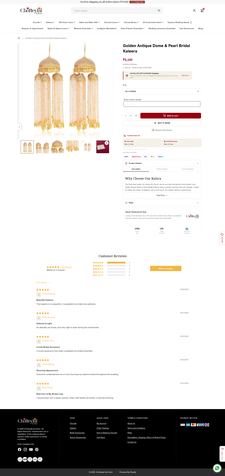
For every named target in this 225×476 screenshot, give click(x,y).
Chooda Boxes (130, 22)
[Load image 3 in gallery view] (57, 146)
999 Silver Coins (66, 22)
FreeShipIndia (137, 2)
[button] (98, 263)
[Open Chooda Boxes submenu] (138, 22)
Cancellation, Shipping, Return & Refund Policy (146, 437)
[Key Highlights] (19, 127)
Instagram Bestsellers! (107, 28)
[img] (42, 289)
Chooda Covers (111, 22)
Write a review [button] (166, 268)
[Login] (194, 10)
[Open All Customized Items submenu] (163, 22)
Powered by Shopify (128, 472)
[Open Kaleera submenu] (54, 22)
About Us (131, 423)
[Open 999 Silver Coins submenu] (74, 22)
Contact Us (131, 442)
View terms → (186, 75)
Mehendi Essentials (82, 28)
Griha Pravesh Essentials (131, 28)
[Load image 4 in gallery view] (72, 146)
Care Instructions (188, 169)
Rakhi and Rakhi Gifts (88, 22)
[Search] (159, 10)
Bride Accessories (77, 433)
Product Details (162, 169)
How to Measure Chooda (107, 433)
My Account (101, 423)
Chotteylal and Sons (104, 472)
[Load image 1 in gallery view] (27, 146)
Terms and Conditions (136, 428)
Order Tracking (103, 428)
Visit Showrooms (187, 28)
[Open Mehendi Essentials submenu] (92, 28)
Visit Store (101, 437)
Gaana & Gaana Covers (58, 28)
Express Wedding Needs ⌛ (180, 22)
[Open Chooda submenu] (41, 22)
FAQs (129, 433)
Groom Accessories (78, 437)
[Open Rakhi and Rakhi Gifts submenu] (99, 22)
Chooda (36, 22)
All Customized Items (152, 22)
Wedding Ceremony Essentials (162, 28)
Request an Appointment (32, 28)
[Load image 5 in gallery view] (87, 146)
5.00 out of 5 (66, 267)
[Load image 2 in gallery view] (42, 146)
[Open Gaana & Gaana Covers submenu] (69, 28)
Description (136, 169)
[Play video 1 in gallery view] (102, 146)
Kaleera (49, 22)
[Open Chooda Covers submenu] (119, 22)
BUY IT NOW (164, 123)
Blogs (200, 28)
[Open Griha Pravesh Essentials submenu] (144, 28)
